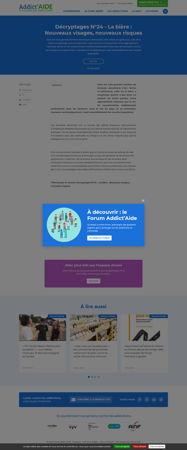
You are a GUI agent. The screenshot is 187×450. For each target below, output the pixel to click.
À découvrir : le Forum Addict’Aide (112, 215)
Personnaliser (157, 446)
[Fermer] (143, 200)
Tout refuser (139, 446)
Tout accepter (122, 446)
